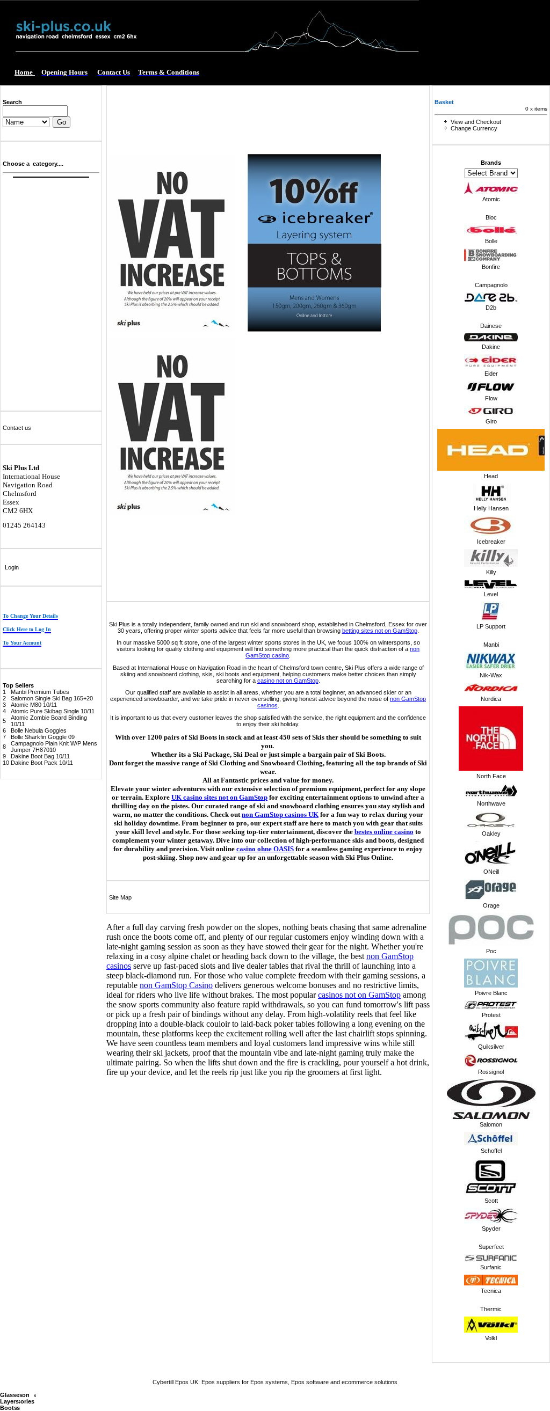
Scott (491, 1200)
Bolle (491, 241)
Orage (491, 905)
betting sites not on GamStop (379, 630)
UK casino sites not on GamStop (219, 797)
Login (12, 567)
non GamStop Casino (176, 985)
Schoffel (491, 1150)
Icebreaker (491, 541)
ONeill (491, 871)
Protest (491, 1015)
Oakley (491, 833)
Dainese (491, 326)
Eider (491, 373)
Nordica (491, 699)
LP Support (490, 626)
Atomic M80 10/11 (34, 704)
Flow (491, 398)
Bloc (491, 217)
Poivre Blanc (491, 993)
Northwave (491, 803)
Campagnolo (491, 285)
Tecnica (491, 1291)
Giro (491, 421)
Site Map (120, 897)
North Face (491, 776)
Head (491, 476)
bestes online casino (384, 832)
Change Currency (474, 128)
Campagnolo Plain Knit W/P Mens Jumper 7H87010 (54, 746)
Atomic (491, 199)
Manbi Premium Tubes (40, 692)
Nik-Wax (491, 675)
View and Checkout (476, 122)
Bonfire (491, 267)
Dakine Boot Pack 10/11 (42, 762)
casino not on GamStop (288, 680)
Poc (491, 951)
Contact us (17, 428)
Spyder (491, 1228)
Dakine (491, 346)
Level (491, 594)
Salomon (491, 1124)
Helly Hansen (491, 508)
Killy (491, 572)
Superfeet (491, 1247)
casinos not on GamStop (359, 994)
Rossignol (491, 1072)
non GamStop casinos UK (280, 814)
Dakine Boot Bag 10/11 (40, 756)
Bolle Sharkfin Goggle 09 (43, 737)
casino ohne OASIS (265, 849)
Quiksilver (491, 1046)
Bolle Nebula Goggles (39, 730)
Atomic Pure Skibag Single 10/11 (53, 711)
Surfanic (491, 1267)
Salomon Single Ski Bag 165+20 (52, 698)
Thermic (491, 1309)
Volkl (491, 1338)
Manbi (491, 644)
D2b (491, 307)
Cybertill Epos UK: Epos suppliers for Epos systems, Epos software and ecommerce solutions (275, 1382)
